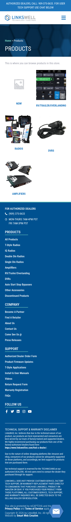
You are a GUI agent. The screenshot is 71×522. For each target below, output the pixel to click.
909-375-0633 (45, 3)
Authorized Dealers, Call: (22, 3)
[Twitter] (12, 411)
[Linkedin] (18, 411)
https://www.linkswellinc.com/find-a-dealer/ (26, 447)
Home (8, 40)
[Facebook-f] (6, 411)
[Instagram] (24, 411)
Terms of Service (34, 508)
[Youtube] (29, 411)
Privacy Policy (12, 508)
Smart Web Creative (27, 515)
